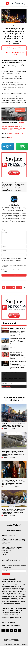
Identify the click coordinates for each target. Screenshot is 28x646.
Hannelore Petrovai (8, 486)
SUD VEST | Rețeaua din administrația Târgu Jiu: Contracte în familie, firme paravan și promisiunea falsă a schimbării (18, 355)
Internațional (5, 543)
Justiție (3, 550)
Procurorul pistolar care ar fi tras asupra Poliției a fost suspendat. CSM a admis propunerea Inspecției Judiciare (18, 341)
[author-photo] (2, 429)
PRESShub (6, 428)
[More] (24, 287)
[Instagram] (7, 630)
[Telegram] (11, 630)
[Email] (20, 287)
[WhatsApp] (10, 287)
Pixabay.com (11, 137)
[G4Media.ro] (14, 199)
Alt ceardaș (13, 347)
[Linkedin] (13, 287)
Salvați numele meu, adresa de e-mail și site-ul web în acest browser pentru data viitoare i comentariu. (13, 260)
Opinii (2, 554)
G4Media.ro (18, 41)
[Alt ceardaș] (5, 347)
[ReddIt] (17, 287)
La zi (14, 25)
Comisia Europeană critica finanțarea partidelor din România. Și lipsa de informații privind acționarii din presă (7, 187)
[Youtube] (19, 630)
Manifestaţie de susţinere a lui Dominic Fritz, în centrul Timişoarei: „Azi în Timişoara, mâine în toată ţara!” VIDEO (13, 425)
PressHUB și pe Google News (14, 133)
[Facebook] (3, 287)
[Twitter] (7, 287)
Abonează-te (5, 386)
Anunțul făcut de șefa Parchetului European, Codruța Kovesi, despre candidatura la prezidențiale (20, 187)
